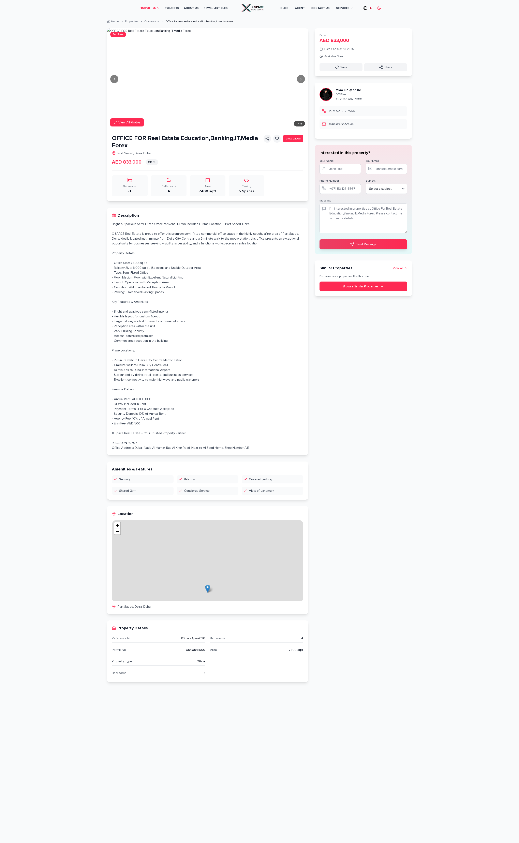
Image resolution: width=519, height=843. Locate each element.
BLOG (284, 8)
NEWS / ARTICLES (216, 8)
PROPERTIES (147, 8)
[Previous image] (114, 79)
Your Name (327, 161)
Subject (370, 180)
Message (325, 200)
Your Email (372, 161)
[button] (207, 589)
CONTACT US (320, 8)
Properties (131, 21)
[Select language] (367, 8)
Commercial (152, 21)
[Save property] (277, 139)
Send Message (366, 244)
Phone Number (329, 180)
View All (398, 268)
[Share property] (267, 139)
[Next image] (301, 79)
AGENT (300, 8)
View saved (293, 138)
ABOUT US (191, 8)
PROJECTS (172, 8)
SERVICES (343, 8)
